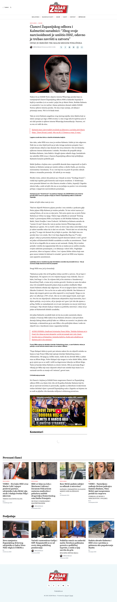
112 (89, 481)
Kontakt (73, 17)
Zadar (58, 17)
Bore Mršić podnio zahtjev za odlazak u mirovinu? (72, 485)
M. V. (4, 501)
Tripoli (71, 595)
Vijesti (65, 17)
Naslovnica (35, 17)
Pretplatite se (58, 591)
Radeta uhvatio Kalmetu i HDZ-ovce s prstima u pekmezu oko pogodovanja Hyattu (100, 544)
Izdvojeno (33, 23)
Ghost (66, 595)
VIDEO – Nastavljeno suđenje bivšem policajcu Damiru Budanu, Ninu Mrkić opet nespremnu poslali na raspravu (100, 488)
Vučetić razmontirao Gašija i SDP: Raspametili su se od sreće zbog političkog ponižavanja (44, 544)
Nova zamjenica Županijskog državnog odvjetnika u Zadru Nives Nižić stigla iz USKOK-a (14, 544)
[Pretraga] (10, 7)
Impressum (81, 17)
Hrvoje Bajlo (37, 47)
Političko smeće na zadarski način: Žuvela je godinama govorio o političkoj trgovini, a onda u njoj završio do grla (72, 545)
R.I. (61, 493)
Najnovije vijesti (47, 17)
